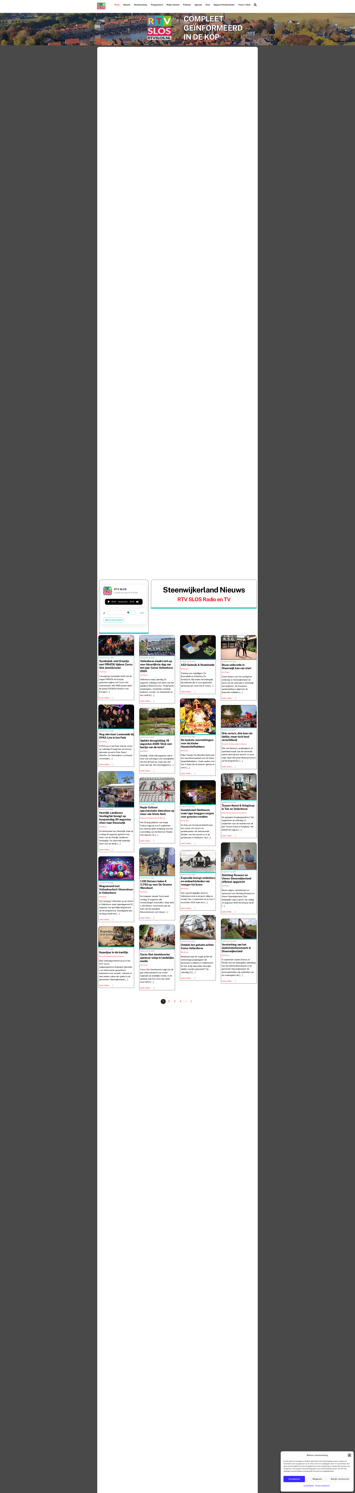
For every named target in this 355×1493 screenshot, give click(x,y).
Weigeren (317, 1479)
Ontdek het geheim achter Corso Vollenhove (197, 946)
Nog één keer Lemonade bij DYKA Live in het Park (116, 736)
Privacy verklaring (322, 1485)
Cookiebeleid (309, 1485)
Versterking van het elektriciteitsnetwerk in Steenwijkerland (236, 948)
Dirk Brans (103, 672)
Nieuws (126, 5)
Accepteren (294, 1479)
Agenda (198, 5)
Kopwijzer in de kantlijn (113, 952)
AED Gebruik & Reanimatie (198, 665)
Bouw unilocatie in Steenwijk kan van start (236, 666)
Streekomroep (140, 5)
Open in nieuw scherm (113, 620)
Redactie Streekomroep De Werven (234, 744)
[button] (349, 1455)
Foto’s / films (244, 5)
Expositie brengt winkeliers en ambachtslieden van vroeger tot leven (198, 881)
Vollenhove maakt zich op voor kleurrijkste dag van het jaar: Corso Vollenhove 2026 (156, 666)
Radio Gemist (173, 5)
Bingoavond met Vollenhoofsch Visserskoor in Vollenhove (116, 889)
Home (117, 5)
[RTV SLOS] (101, 8)
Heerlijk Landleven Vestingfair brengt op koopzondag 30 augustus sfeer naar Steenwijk (115, 817)
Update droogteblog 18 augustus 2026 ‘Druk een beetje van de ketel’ (156, 744)
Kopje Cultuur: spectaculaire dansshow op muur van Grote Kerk (157, 811)
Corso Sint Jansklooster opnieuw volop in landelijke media (157, 958)
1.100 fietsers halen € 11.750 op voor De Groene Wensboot (156, 885)
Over (208, 5)
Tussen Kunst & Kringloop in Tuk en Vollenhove (238, 807)
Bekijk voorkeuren (340, 1479)
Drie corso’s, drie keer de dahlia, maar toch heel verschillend (237, 737)
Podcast (187, 5)
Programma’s (157, 5)
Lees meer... (104, 698)
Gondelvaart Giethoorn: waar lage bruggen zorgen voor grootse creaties (197, 813)
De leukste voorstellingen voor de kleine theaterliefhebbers (197, 743)
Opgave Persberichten (224, 5)
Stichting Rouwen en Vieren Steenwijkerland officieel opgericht (236, 878)
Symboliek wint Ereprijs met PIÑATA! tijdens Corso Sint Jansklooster (115, 664)
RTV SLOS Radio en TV (203, 599)
